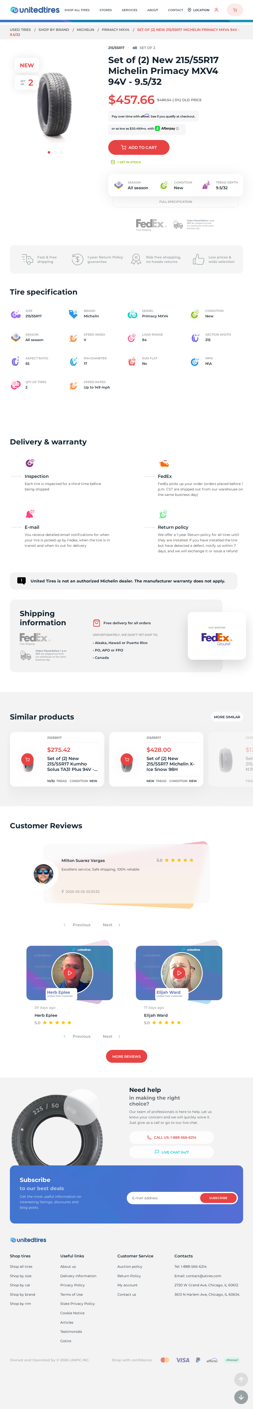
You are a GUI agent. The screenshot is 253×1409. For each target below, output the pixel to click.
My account (127, 1285)
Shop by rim (20, 1303)
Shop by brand (54, 29)
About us (68, 1266)
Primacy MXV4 (116, 29)
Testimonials (71, 1331)
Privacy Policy (72, 1285)
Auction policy (129, 1266)
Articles (66, 1322)
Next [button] (108, 925)
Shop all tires (21, 1266)
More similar (227, 717)
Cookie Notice (72, 1313)
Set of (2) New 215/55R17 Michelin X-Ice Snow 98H (170, 764)
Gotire (65, 1341)
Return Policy (129, 1276)
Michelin (86, 29)
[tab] (49, 152)
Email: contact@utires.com (197, 1276)
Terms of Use (71, 1294)
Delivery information (78, 1276)
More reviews (126, 1056)
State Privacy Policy (77, 1303)
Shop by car (20, 1285)
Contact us (126, 1294)
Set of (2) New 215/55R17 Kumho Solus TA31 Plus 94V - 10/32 (70, 764)
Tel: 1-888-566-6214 (190, 1266)
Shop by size (20, 1276)
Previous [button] (81, 925)
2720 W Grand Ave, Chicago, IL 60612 (206, 1285)
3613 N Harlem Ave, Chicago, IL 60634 (206, 1294)
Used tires (21, 29)
